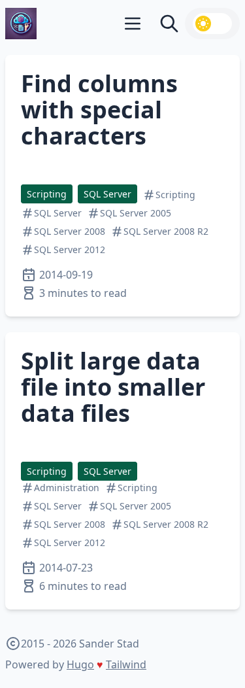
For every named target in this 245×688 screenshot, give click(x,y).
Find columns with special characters (99, 109)
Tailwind (126, 664)
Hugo (80, 664)
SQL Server (107, 194)
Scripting (47, 194)
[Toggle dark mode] (212, 23)
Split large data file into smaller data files (113, 387)
